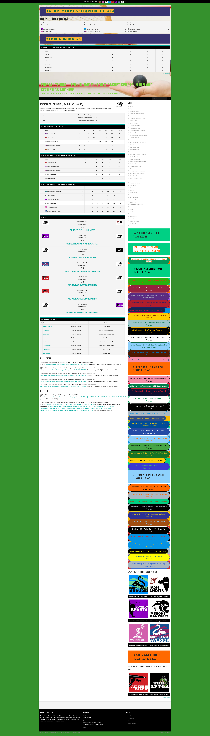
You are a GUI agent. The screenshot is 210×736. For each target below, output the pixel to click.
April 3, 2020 (82, 235)
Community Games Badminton (137, 130)
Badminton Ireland (53, 98)
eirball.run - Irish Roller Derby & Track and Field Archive (148, 530)
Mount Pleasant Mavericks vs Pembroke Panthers (82, 271)
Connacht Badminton (64, 98)
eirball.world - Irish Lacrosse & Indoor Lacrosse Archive (149, 316)
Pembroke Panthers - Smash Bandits (82, 230)
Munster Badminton (87, 98)
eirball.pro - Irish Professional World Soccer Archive (149, 399)
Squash (111, 98)
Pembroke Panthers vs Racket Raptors (82, 257)
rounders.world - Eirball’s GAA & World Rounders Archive (149, 454)
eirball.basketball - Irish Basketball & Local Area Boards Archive (148, 296)
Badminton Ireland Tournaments (138, 116)
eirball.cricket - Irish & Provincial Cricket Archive (148, 360)
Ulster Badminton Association (137, 171)
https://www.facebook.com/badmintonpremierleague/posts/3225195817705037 (63, 381)
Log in (129, 716)
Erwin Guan (46, 334)
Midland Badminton (135, 152)
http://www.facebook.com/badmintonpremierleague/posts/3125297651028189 (66, 364)
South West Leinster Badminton (138, 154)
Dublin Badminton (134, 144)
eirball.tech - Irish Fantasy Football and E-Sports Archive (149, 495)
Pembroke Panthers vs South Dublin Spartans (82, 312)
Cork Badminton (134, 164)
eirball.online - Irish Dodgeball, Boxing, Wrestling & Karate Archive (149, 537)
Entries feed (131, 718)
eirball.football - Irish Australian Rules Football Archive (148, 392)
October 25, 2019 (82, 276)
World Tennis (133, 216)
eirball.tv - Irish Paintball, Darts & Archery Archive (148, 502)
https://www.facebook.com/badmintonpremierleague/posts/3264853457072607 (63, 386)
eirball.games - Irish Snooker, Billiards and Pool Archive (149, 407)
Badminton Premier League (137, 113)
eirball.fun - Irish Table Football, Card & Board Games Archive (149, 488)
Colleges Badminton (135, 125)
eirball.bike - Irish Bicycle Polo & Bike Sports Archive (148, 557)
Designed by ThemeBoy (165, 732)
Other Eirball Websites (136, 226)
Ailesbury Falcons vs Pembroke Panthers (82, 285)
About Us (132, 98)
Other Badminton (134, 123)
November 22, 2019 (82, 262)
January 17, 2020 (82, 249)
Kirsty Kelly (46, 341)
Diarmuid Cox (46, 353)
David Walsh (46, 330)
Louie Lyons (46, 338)
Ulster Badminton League (136, 178)
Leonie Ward (46, 349)
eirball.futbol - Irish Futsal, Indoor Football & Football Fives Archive (148, 424)
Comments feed (132, 720)
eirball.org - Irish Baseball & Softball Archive (146, 310)
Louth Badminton (134, 147)
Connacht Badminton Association (138, 135)
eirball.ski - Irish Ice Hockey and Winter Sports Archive (149, 304)
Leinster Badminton (76, 98)
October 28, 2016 (82, 304)
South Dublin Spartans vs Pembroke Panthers (82, 244)
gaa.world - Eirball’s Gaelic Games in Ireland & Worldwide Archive (149, 281)
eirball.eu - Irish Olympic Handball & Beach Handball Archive (149, 432)
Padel (131, 209)
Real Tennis (133, 185)
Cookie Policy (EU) (134, 221)
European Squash (134, 195)
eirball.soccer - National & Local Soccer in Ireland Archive (149, 338)
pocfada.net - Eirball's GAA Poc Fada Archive (146, 460)
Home (41, 98)
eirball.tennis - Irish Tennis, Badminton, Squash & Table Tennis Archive (149, 346)
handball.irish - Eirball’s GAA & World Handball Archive (148, 447)
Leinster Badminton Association (138, 142)
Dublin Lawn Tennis (135, 183)
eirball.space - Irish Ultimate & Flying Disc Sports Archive (149, 508)
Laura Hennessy (47, 345)
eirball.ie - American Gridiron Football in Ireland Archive (149, 289)
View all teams (166, 648)
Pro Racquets (125, 98)
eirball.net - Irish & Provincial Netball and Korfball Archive (148, 380)
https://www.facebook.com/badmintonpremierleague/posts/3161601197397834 (63, 370)
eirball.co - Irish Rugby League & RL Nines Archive (148, 386)
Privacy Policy (133, 223)
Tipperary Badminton (135, 166)
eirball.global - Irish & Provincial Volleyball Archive (149, 324)
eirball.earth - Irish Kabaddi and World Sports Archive (149, 522)
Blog (45, 98)
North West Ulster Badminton (137, 173)
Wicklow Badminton (135, 156)
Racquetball (133, 199)
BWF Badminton (134, 120)
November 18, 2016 (82, 290)
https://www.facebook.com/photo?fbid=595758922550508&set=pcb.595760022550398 (69, 404)
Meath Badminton (134, 149)
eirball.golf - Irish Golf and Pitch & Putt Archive (147, 413)
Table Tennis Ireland (135, 207)
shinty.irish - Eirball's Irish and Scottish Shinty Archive (149, 515)
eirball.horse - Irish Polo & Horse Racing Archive (148, 551)
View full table (166, 73)
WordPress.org (132, 723)
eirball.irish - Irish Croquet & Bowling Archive (147, 418)
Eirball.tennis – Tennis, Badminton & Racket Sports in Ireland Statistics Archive (97, 87)
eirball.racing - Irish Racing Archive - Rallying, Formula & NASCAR (148, 565)
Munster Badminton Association (138, 161)
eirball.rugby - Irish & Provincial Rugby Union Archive (148, 331)
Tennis (105, 98)
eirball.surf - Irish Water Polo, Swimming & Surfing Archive (149, 439)
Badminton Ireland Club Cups (137, 118)
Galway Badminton (134, 137)
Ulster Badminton (98, 98)
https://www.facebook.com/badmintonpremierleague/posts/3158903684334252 (63, 375)
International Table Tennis (136, 204)
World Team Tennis (135, 214)
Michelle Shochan (47, 326)
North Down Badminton (136, 176)
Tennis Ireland (133, 187)
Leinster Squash (134, 197)
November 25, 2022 (82, 221)
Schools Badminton (135, 128)
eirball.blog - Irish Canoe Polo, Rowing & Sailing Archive (148, 545)
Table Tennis (117, 98)
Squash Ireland (133, 192)
